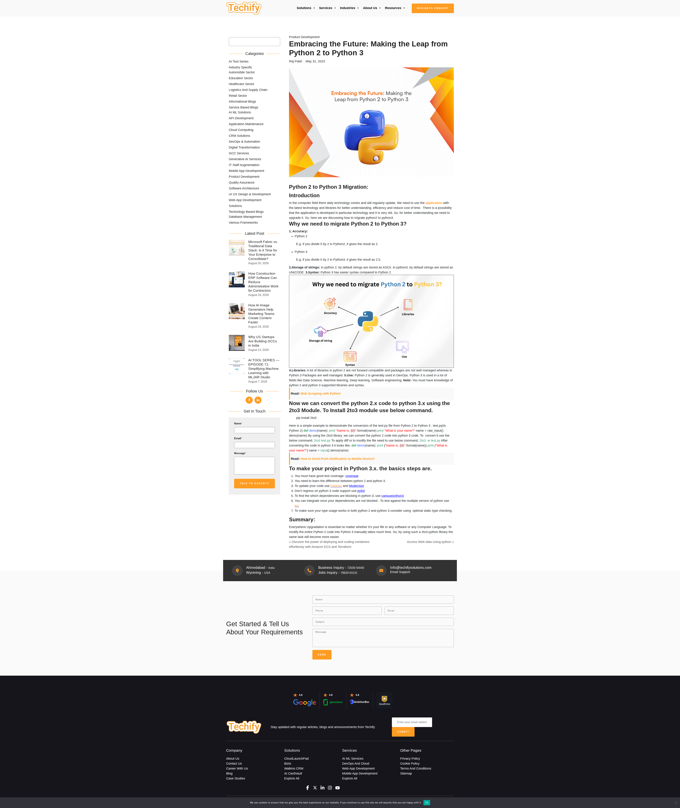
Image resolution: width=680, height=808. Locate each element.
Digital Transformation (244, 147)
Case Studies (235, 778)
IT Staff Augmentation (244, 165)
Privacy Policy (410, 758)
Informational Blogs (242, 101)
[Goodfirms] (384, 700)
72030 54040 (355, 567)
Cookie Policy (410, 763)
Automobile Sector (242, 72)
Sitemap (406, 773)
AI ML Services (352, 758)
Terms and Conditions (415, 768)
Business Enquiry (433, 8)
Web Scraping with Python (321, 393)
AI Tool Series (238, 61)
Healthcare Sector (241, 84)
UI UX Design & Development (250, 194)
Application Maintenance (246, 124)
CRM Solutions (239, 136)
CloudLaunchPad (296, 758)
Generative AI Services (245, 159)
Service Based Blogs (243, 107)
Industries (347, 8)
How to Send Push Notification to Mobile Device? (338, 459)
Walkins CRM (293, 768)
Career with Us (237, 768)
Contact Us (234, 763)
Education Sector (241, 78)
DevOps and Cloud (355, 763)
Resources (393, 8)
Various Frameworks (243, 222)
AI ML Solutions (240, 112)
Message (240, 453)
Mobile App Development (246, 171)
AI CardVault (293, 773)
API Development (241, 118)
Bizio (287, 763)
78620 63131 (349, 572)
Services (325, 8)
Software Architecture (244, 188)
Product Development (244, 176)
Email (238, 438)
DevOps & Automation (244, 141)
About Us (370, 8)
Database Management (245, 216)
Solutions (304, 8)
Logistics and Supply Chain (248, 90)
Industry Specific (240, 67)
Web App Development (245, 200)
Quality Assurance (241, 182)
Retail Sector (238, 95)
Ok (426, 802)
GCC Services (239, 153)
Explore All (291, 778)
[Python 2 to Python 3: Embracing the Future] (244, 8)
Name (238, 423)
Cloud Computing (241, 130)
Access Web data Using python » (430, 542)
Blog (229, 773)
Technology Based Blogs (246, 212)
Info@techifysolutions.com (411, 567)
